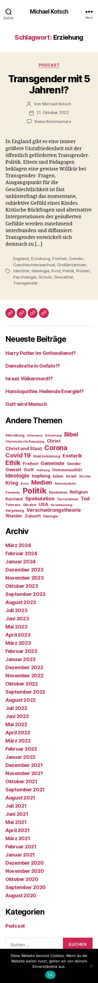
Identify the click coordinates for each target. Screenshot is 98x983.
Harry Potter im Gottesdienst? (40, 353)
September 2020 (25, 887)
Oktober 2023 (21, 586)
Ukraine (29, 505)
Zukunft (32, 516)
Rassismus (58, 492)
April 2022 (17, 732)
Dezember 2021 (24, 765)
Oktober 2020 (21, 879)
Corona (55, 448)
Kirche (84, 476)
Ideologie (41, 270)
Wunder (13, 516)
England (21, 258)
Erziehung (40, 258)
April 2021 (17, 830)
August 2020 (20, 895)
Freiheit (59, 258)
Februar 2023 (21, 651)
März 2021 (17, 838)
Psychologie (24, 277)
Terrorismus (67, 499)
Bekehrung (53, 435)
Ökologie (50, 516)
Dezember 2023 (24, 570)
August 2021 (20, 798)
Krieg (11, 483)
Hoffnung (43, 470)
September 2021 (25, 789)
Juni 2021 (16, 814)
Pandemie (12, 492)
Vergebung (14, 510)
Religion (79, 492)
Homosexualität (67, 470)
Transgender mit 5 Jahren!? (49, 84)
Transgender (25, 283)
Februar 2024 (21, 553)
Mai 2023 (16, 627)
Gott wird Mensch (26, 404)
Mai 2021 (16, 822)
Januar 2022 (20, 757)
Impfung (41, 476)
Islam (58, 476)
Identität (21, 270)
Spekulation (39, 498)
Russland (14, 499)
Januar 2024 (20, 561)
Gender (76, 258)
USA (43, 504)
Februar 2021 (20, 846)
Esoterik (72, 456)
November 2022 (24, 675)
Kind (55, 270)
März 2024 (18, 545)
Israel (71, 476)
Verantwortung (61, 505)
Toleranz (12, 505)
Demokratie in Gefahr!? (32, 366)
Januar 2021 (20, 855)
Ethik (12, 463)
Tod (85, 498)
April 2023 (17, 635)
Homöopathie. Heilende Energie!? (44, 391)
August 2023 (20, 602)
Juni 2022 (17, 716)
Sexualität (63, 277)
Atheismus (35, 435)
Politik (68, 270)
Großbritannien (71, 264)
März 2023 (18, 643)
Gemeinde (52, 463)
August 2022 (20, 700)
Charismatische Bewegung (24, 441)
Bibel (71, 434)
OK (50, 975)
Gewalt (13, 469)
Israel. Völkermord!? (29, 378)
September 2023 (25, 594)
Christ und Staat (23, 448)
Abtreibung (14, 435)
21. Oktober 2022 (52, 112)
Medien (41, 482)
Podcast (49, 65)
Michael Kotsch (49, 11)
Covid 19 (17, 455)
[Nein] (91, 966)
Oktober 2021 (21, 781)
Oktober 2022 (21, 684)
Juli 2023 (16, 610)
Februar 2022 (21, 749)
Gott (29, 469)
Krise (25, 483)
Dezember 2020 (24, 863)
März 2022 (18, 741)
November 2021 (24, 773)
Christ (54, 441)
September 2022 (25, 692)
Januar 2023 (20, 659)
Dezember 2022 (24, 667)
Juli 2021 (16, 806)
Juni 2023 (17, 618)
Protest (83, 270)
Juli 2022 (16, 708)
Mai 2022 (16, 724)
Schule (45, 277)
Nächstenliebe (65, 483)
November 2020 (24, 871)
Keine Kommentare (53, 121)
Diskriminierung (46, 456)
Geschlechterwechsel (34, 264)
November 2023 (24, 578)
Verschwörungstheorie (53, 510)
